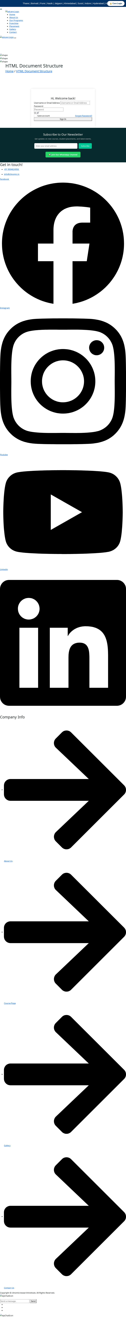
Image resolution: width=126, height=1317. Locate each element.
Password (38, 106)
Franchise (13, 23)
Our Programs (16, 20)
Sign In (63, 119)
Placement (14, 26)
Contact (13, 32)
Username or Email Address (47, 103)
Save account (43, 115)
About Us (13, 17)
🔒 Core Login (116, 3)
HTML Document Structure (34, 71)
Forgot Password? (83, 115)
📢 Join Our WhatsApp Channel (63, 154)
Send (33, 1301)
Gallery (12, 29)
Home (12, 14)
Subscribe (85, 146)
